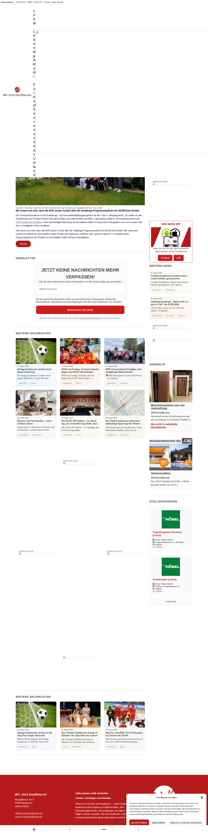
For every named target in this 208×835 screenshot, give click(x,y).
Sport (33, 383)
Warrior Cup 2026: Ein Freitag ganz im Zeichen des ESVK (124, 734)
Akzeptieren (139, 822)
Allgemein (23, 383)
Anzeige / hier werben (26, 551)
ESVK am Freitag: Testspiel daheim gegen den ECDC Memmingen (80, 370)
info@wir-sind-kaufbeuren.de (28, 813)
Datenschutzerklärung (90, 318)
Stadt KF (38, 2)
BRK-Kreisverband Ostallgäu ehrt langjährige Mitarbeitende (123, 370)
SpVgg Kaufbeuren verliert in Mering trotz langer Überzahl (35, 734)
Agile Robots (57, 2)
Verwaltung (169, 290)
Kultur (65, 747)
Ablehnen (158, 822)
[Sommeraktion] (171, 454)
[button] (201, 797)
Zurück (23, 243)
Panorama (124, 435)
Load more (171, 601)
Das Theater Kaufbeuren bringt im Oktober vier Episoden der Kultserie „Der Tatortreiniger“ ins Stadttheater (80, 736)
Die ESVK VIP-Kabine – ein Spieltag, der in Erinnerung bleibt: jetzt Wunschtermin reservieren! (79, 424)
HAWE (30, 2)
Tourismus (157, 290)
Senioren (170, 315)
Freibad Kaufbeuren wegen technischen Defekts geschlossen (169, 277)
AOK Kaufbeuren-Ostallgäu (29, 222)
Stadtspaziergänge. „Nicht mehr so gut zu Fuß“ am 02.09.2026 (169, 303)
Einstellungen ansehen (186, 822)
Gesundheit (24, 435)
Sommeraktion (161, 473)
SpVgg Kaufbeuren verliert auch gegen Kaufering (34, 370)
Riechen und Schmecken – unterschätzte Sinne (34, 422)
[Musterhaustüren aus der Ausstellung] (171, 386)
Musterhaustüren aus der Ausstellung (168, 407)
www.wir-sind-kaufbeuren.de (28, 816)
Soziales (123, 383)
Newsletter (67, 383)
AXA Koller (21, 2)
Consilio (47, 2)
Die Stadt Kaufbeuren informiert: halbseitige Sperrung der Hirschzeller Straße (123, 424)
